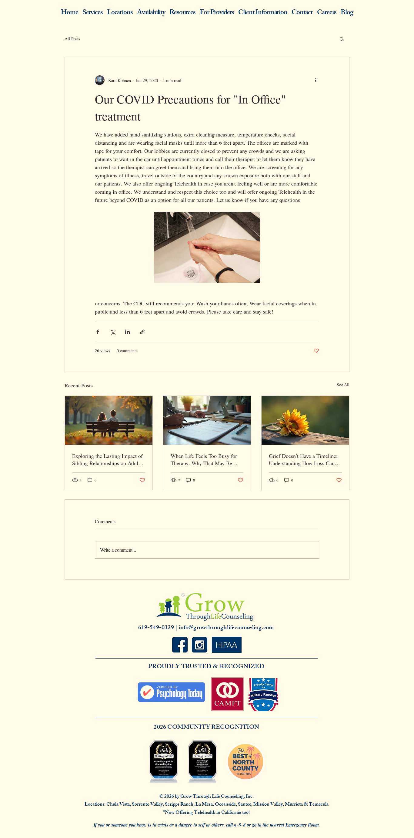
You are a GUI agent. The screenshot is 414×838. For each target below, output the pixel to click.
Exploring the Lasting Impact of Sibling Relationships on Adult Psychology (107, 459)
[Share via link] (142, 332)
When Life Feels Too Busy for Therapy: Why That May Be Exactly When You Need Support (204, 459)
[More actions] (315, 80)
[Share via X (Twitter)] (112, 332)
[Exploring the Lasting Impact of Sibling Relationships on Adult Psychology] (108, 420)
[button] (342, 38)
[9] (180, 645)
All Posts (72, 38)
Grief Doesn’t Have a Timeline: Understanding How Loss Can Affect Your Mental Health (303, 459)
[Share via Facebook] (98, 332)
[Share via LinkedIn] (127, 332)
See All (343, 384)
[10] (200, 645)
